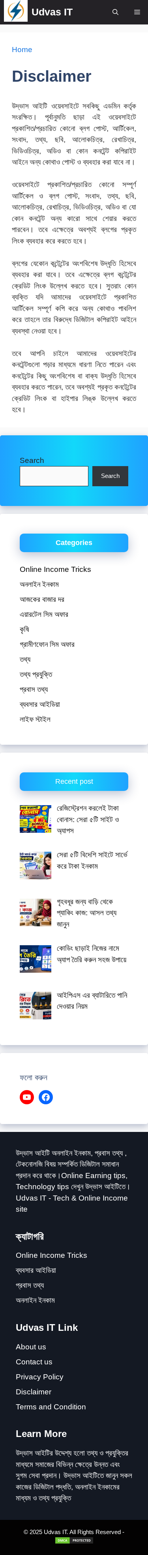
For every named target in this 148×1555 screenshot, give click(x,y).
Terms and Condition (51, 1407)
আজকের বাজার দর (42, 599)
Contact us (34, 1362)
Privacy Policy (40, 1377)
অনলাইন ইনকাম (39, 584)
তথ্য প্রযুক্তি (36, 674)
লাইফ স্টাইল (35, 719)
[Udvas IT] (16, 12)
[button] (115, 12)
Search (32, 460)
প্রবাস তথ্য (34, 689)
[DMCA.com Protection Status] (74, 1542)
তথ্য (25, 659)
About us (31, 1347)
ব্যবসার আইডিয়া (40, 704)
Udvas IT (52, 11)
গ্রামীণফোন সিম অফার (47, 644)
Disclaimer (33, 1392)
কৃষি (24, 629)
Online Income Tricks (55, 569)
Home (22, 49)
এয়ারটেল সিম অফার (44, 614)
